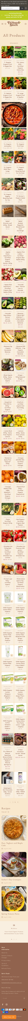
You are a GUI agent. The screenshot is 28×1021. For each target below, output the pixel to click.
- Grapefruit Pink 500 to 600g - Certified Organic (8, 405)
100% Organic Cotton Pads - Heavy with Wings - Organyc (7, 636)
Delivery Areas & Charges (7, 956)
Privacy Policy (6, 960)
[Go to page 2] (17, 802)
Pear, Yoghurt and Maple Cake (12, 844)
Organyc (20, 717)
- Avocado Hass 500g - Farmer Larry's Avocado (8, 317)
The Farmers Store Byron (20, 193)
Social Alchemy (8, 786)
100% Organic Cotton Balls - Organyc (7, 609)
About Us (4, 952)
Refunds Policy (6, 968)
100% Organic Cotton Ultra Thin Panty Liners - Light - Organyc (20, 722)
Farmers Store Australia (8, 687)
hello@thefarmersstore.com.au (12, 982)
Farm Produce (7, 60)
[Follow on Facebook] (3, 1004)
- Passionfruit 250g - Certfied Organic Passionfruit (20, 490)
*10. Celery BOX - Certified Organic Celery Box (20, 66)
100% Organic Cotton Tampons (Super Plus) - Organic (20, 694)
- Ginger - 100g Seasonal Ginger (20, 377)
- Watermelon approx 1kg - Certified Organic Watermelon (20, 582)
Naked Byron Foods (20, 786)
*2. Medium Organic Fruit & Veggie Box (7, 95)
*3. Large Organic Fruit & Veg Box (20, 95)
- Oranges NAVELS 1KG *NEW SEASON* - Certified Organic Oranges (8, 492)
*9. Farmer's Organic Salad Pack (20, 198)
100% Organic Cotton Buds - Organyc (20, 609)
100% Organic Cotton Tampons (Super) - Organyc (7, 724)
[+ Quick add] (24, 188)
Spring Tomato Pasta (10, 914)
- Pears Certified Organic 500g (7, 521)
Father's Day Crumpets (11, 879)
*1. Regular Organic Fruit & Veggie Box (7, 64)
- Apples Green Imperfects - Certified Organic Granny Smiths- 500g (7, 257)
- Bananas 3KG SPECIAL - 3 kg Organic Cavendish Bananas (20, 350)
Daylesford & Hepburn (7, 748)
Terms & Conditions (5, 964)
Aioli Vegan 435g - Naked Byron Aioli (20, 791)
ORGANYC (7, 605)
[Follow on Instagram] (7, 1004)
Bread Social (7, 219)
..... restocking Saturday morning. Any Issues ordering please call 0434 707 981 (14, 15)
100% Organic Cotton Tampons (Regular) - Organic (7, 694)
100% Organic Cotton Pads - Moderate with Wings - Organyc (20, 636)
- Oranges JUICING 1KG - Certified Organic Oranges (20, 461)
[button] (25, 8)
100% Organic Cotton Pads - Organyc (7, 663)
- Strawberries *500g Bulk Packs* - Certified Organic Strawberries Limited (7, 552)
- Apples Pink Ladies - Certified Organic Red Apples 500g (20, 255)
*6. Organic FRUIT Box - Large (7, 169)
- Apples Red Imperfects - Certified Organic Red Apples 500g (8, 288)
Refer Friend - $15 (9, 1017)
